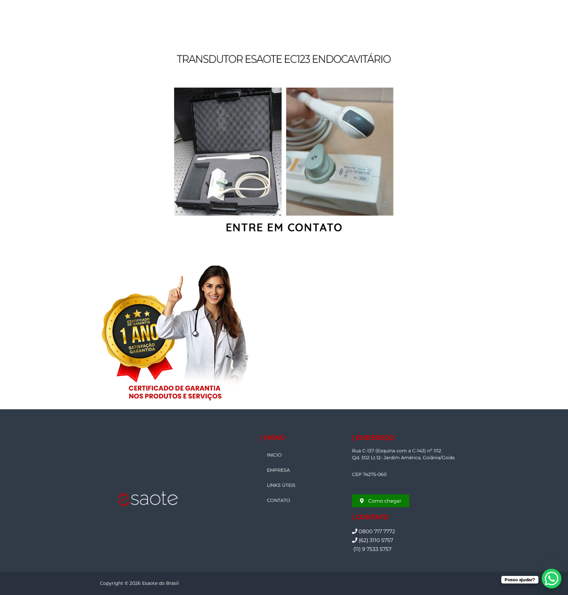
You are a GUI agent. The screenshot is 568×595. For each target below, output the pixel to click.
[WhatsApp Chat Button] (551, 578)
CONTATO (278, 500)
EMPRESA (278, 470)
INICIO (274, 455)
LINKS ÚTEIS (281, 485)
